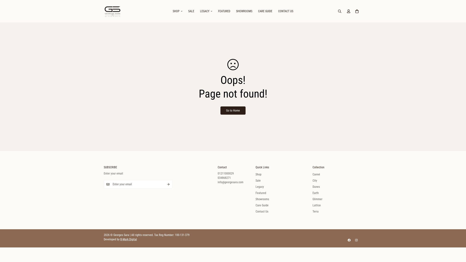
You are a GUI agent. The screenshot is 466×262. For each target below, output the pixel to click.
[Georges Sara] (113, 11)
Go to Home (233, 110)
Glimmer (317, 199)
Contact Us (285, 11)
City (315, 180)
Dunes (316, 186)
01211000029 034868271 (226, 176)
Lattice (317, 205)
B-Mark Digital (128, 239)
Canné (316, 174)
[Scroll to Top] (459, 242)
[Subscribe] (168, 184)
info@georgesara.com (230, 182)
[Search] (339, 11)
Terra (316, 211)
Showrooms (244, 11)
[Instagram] (356, 240)
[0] (357, 11)
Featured (224, 11)
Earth (316, 193)
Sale (191, 11)
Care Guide (265, 11)
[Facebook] (349, 240)
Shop (176, 11)
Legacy (204, 11)
